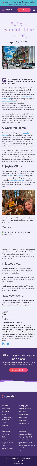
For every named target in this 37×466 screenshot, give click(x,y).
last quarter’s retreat (9, 101)
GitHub (4, 437)
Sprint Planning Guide (25, 443)
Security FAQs (16, 458)
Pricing (4, 414)
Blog (20, 451)
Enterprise (5, 411)
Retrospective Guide (25, 434)
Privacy (8, 458)
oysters (20, 176)
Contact (4, 422)
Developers (5, 425)
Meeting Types (23, 406)
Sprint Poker (22, 411)
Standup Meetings (24, 414)
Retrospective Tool (24, 409)
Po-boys (10, 176)
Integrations (6, 431)
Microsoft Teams (7, 448)
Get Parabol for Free (18, 370)
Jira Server (5, 434)
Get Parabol (24, 10)
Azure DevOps (6, 440)
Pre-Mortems (22, 420)
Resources (22, 431)
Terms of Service (26, 458)
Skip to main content (7, 1)
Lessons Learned (23, 423)
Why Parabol (6, 409)
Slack (3, 446)
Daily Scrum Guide (24, 440)
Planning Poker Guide (25, 437)
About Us (5, 406)
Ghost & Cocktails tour (17, 180)
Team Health (22, 417)
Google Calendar (7, 443)
